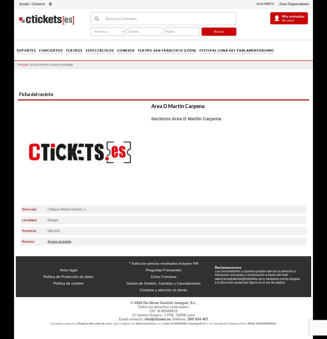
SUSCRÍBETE (265, 3)
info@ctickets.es (158, 319)
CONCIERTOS (51, 50)
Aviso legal (68, 270)
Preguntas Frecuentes (164, 270)
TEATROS (74, 50)
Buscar (219, 31)
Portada (23, 64)
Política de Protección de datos (68, 277)
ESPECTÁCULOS (100, 50)
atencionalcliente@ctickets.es (238, 279)
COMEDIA (126, 50)
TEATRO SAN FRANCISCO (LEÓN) (167, 50)
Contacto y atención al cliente (163, 290)
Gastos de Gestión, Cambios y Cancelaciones (163, 283)
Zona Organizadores (294, 4)
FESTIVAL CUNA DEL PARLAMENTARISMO (237, 50)
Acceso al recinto (59, 241)
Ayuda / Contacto (32, 4)
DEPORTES (26, 50)
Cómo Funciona (164, 277)
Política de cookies (68, 283)
